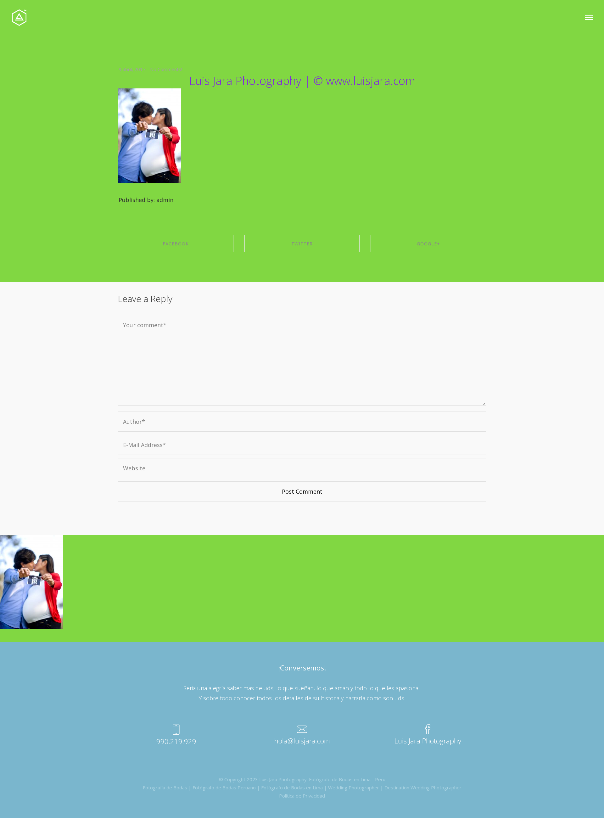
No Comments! (166, 69)
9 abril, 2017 (132, 69)
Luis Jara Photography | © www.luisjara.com (302, 80)
